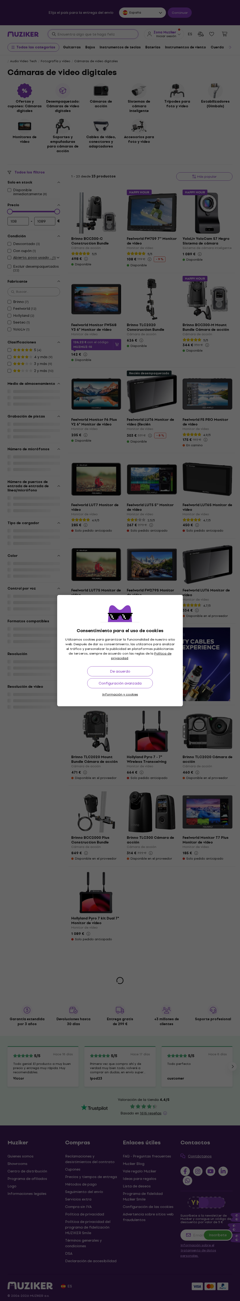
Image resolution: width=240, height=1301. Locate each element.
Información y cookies (120, 694)
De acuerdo (120, 671)
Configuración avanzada (120, 683)
